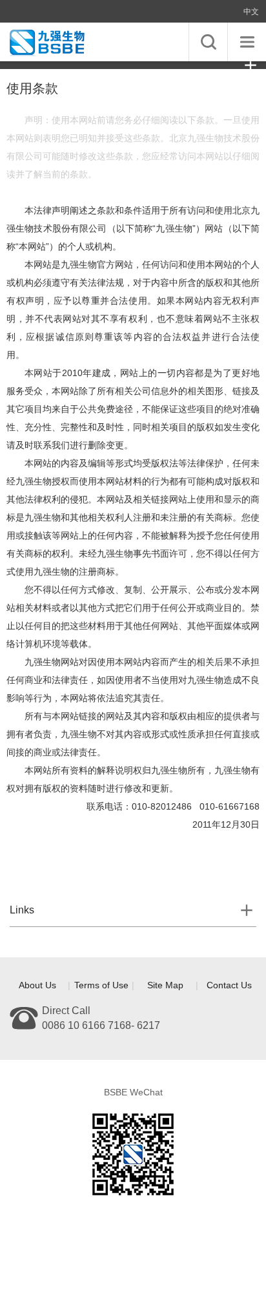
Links (22, 909)
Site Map (165, 985)
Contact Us (229, 985)
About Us (37, 985)
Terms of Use (101, 985)
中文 (251, 11)
